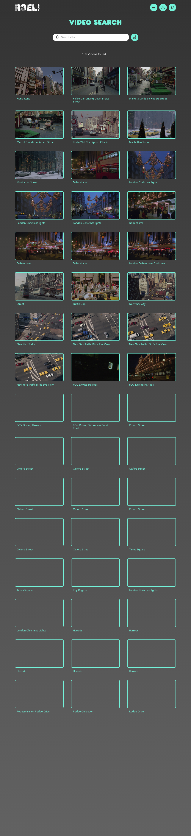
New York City (137, 303)
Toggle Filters (134, 37)
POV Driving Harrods (85, 384)
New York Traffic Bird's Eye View (148, 344)
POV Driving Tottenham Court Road (90, 427)
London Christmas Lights (31, 630)
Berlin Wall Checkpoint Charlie (90, 142)
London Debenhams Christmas (147, 263)
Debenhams (80, 182)
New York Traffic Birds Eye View (91, 344)
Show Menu (153, 7)
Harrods (77, 630)
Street (20, 303)
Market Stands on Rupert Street (148, 98)
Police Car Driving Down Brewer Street (91, 100)
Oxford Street (137, 425)
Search (172, 7)
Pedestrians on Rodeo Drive (33, 711)
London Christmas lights (143, 182)
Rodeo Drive (136, 711)
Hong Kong (23, 98)
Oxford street (137, 468)
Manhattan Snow (139, 142)
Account (163, 7)
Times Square (137, 549)
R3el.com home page (28, 7)
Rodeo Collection (83, 711)
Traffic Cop (79, 303)
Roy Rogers (80, 590)
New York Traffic (26, 344)
